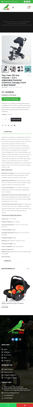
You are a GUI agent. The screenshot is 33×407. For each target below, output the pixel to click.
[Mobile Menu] (13, 7)
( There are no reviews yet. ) (15, 87)
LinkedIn (8, 125)
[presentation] (3, 50)
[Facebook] (25, 1)
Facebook (3, 125)
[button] (26, 268)
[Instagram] (29, 1)
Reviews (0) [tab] (7, 261)
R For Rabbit (9, 114)
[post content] (16, 286)
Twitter (5, 125)
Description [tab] (8, 131)
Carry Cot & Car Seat (7, 302)
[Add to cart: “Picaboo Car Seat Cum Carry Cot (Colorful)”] (28, 274)
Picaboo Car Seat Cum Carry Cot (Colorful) (12, 303)
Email (14, 125)
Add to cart (17, 119)
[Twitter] (27, 1)
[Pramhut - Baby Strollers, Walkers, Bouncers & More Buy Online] (6, 7)
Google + (11, 125)
